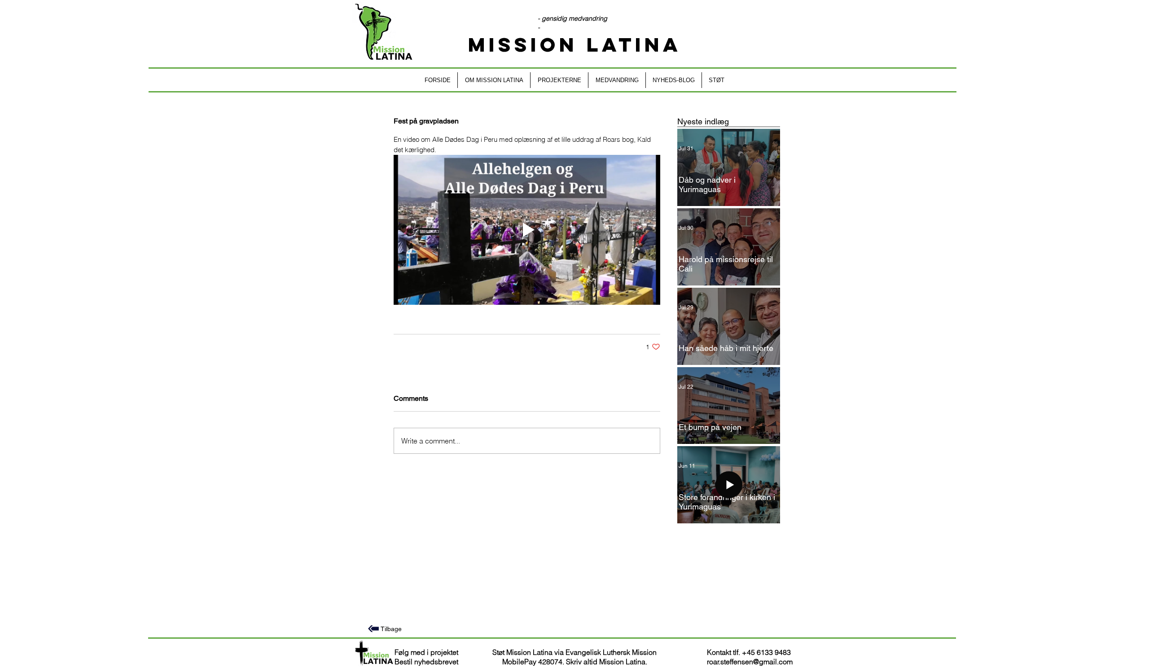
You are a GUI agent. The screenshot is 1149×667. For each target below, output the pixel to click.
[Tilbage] (373, 629)
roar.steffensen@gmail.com (750, 661)
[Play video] (527, 230)
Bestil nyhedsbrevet (426, 661)
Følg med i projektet (426, 652)
